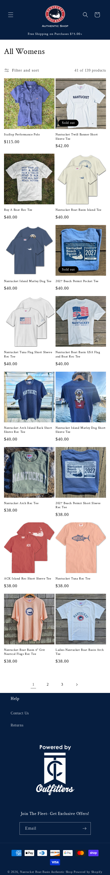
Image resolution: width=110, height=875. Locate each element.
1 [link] (33, 684)
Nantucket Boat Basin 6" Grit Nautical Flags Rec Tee (24, 652)
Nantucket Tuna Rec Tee (73, 579)
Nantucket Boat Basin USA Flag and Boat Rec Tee (78, 354)
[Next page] (76, 685)
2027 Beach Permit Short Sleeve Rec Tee (78, 505)
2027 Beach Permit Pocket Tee (77, 281)
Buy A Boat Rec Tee (18, 210)
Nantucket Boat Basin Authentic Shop (46, 871)
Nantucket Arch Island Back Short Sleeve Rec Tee (28, 430)
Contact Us (20, 713)
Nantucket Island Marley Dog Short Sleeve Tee (81, 430)
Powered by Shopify (88, 871)
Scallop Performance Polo (22, 134)
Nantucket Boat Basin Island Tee (78, 210)
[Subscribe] (85, 828)
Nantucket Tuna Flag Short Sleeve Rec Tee (28, 354)
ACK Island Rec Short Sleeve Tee (27, 579)
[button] (11, 15)
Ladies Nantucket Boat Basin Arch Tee (80, 652)
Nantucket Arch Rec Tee (21, 503)
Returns (17, 725)
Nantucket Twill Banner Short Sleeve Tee (77, 136)
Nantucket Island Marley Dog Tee (28, 281)
